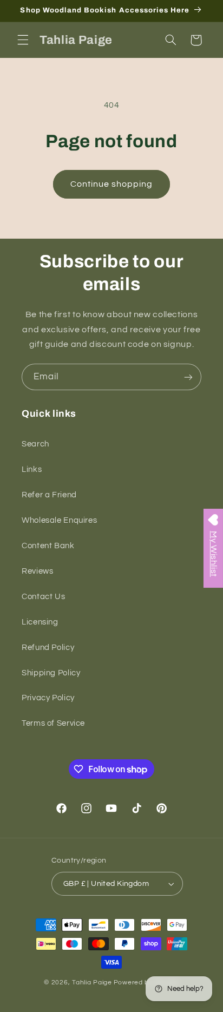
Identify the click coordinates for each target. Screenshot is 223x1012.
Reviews (37, 571)
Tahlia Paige (92, 982)
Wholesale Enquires (59, 520)
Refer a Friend (49, 495)
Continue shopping (111, 184)
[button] (22, 40)
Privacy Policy (48, 698)
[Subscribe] (188, 377)
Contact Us (43, 597)
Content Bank (48, 546)
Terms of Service (53, 723)
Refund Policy (48, 647)
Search (35, 444)
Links (32, 469)
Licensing (40, 622)
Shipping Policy (51, 673)
